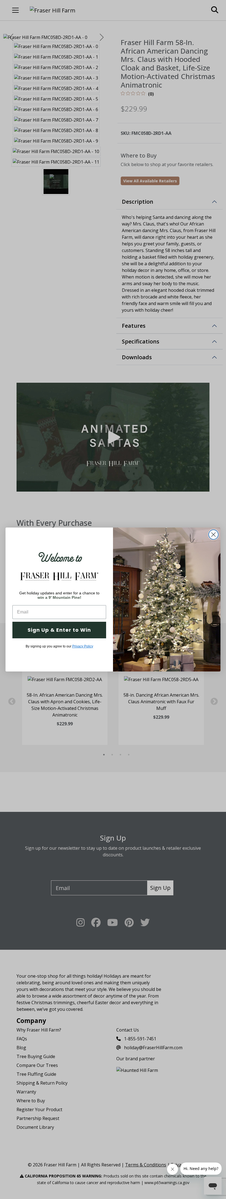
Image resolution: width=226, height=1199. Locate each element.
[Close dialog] (213, 534)
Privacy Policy (82, 646)
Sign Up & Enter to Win (59, 629)
